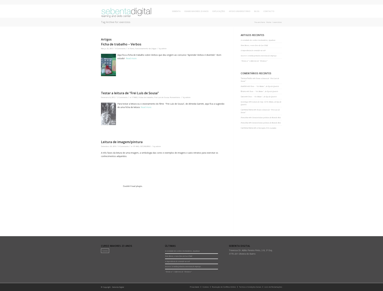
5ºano (132, 48)
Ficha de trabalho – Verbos (121, 44)
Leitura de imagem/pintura (122, 142)
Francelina (244, 117)
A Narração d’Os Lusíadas (266, 128)
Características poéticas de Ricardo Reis (266, 117)
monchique (245, 102)
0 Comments (120, 48)
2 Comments (122, 97)
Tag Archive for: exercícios (115, 22)
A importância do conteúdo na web (253, 50)
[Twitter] (275, 2)
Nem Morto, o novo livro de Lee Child (254, 45)
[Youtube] (280, 2)
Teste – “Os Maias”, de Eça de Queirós (264, 86)
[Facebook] (271, 2)
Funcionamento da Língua (145, 48)
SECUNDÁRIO (145, 146)
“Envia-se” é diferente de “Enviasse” (254, 61)
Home (268, 22)
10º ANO (136, 146)
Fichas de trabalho (146, 97)
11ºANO (135, 97)
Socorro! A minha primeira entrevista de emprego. (259, 55)
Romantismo (175, 97)
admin (164, 48)
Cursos (105, 251)
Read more (146, 107)
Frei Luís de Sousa (161, 97)
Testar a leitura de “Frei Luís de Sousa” (130, 93)
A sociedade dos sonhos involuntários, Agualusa (258, 40)
